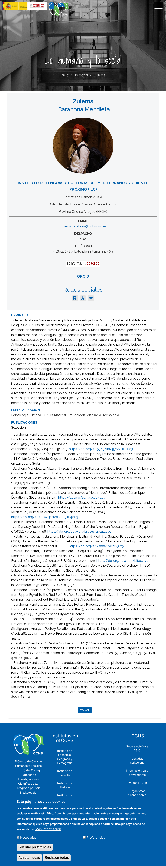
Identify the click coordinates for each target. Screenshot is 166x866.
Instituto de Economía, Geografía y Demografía (64, 757)
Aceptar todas (29, 857)
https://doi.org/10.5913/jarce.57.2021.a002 (79, 531)
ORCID (83, 276)
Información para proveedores (137, 772)
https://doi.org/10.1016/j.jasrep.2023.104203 (44, 517)
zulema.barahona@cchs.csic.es (83, 226)
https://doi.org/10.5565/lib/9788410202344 (103, 449)
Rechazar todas (57, 857)
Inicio (65, 75)
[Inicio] (60, 9)
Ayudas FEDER (137, 782)
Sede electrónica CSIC (137, 748)
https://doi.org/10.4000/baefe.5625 (96, 546)
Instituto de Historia (64, 785)
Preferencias (96, 837)
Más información (48, 829)
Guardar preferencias (34, 847)
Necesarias (28, 837)
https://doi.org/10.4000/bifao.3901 (123, 561)
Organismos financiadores (137, 793)
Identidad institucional (137, 760)
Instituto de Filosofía (64, 773)
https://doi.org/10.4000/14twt (81, 497)
